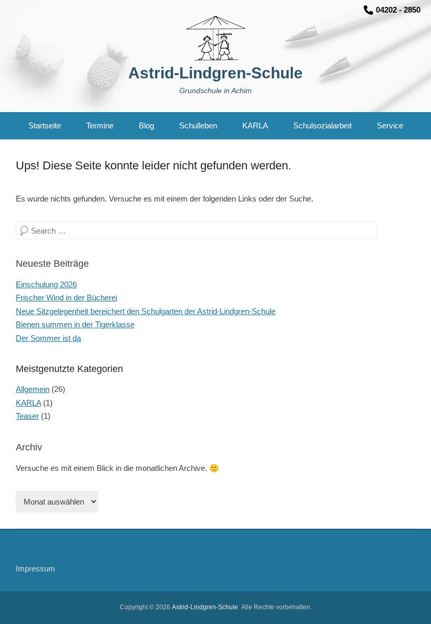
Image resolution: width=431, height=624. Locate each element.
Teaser (27, 415)
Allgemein (32, 389)
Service (390, 125)
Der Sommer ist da (48, 338)
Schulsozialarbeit (322, 125)
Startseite (44, 125)
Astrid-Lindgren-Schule (215, 73)
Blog (146, 125)
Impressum (35, 568)
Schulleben (198, 125)
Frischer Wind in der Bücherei (66, 297)
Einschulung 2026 (46, 284)
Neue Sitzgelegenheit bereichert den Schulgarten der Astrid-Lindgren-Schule (145, 311)
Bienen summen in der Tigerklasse (75, 324)
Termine (100, 125)
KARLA (255, 125)
